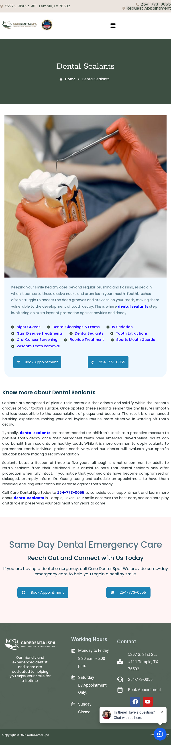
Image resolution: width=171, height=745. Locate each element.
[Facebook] (135, 702)
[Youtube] (148, 702)
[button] (112, 26)
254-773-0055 (70, 492)
